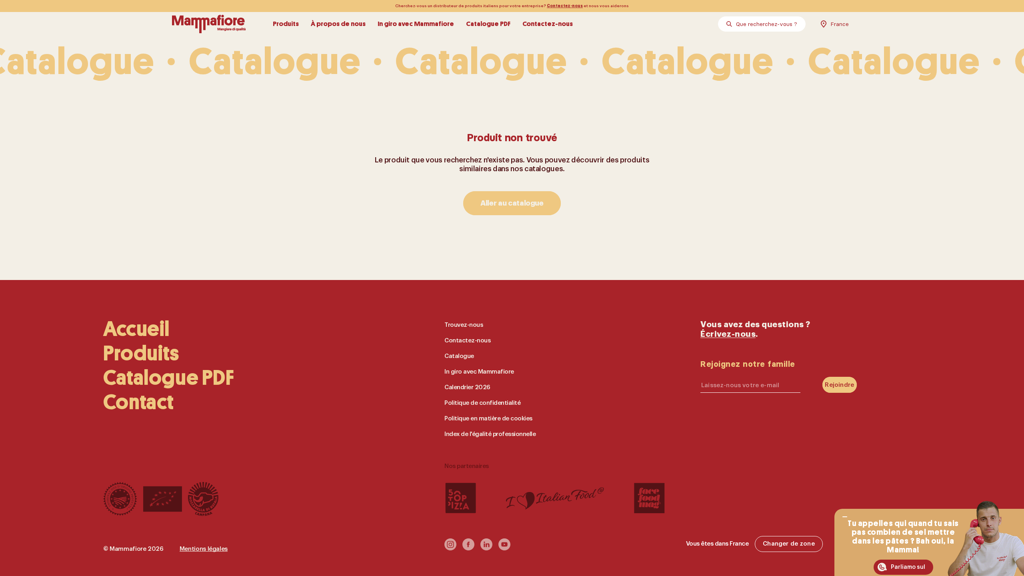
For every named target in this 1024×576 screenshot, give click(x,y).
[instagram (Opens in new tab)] (450, 548)
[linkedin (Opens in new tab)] (486, 548)
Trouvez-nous (463, 325)
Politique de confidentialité (482, 403)
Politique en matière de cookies (488, 419)
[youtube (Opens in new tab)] (504, 548)
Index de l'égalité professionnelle (490, 434)
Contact (138, 402)
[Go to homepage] (209, 24)
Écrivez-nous (728, 334)
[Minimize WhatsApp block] (844, 517)
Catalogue (459, 356)
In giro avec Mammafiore (416, 23)
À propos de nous (338, 23)
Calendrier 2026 (467, 387)
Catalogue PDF (488, 23)
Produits (286, 23)
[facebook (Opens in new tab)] (468, 548)
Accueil (136, 329)
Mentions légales (204, 549)
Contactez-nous (565, 6)
